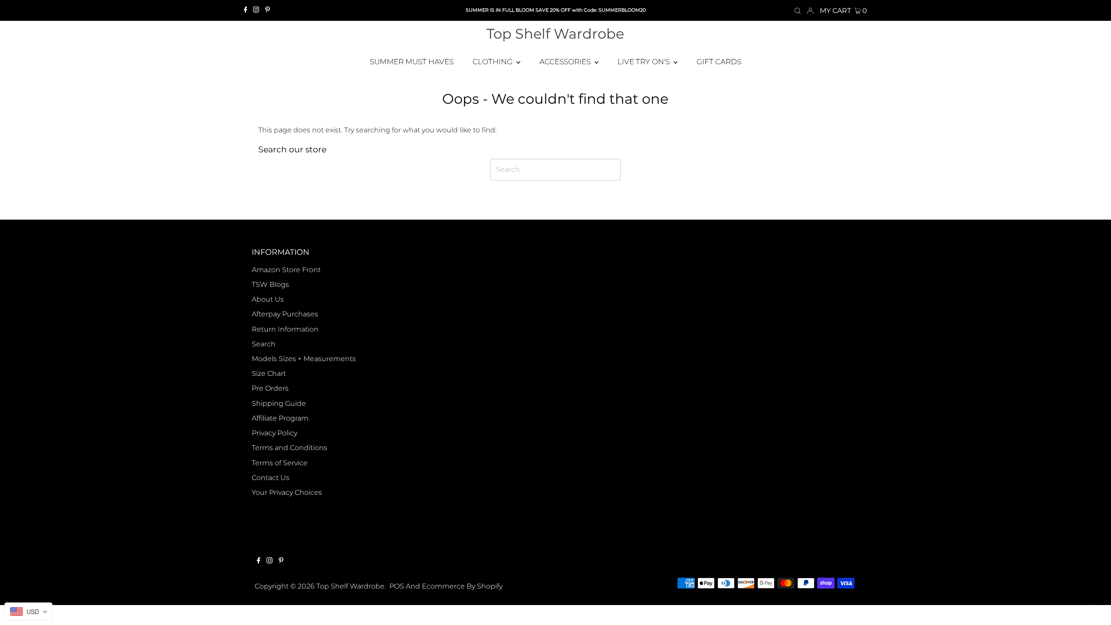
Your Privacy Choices (287, 492)
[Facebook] (246, 10)
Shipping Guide (279, 403)
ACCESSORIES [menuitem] (565, 61)
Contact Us (270, 478)
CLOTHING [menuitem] (493, 61)
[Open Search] (797, 10)
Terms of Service (280, 463)
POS (396, 586)
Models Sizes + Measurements (304, 359)
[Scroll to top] (1093, 607)
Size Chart (269, 373)
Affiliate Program (280, 418)
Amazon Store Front (286, 270)
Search (264, 344)
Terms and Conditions (289, 448)
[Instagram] (256, 10)
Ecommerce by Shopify (462, 586)
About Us (268, 299)
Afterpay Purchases (285, 314)
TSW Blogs (270, 284)
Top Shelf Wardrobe (555, 33)
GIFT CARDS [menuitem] (719, 61)
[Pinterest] (267, 10)
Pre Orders (270, 388)
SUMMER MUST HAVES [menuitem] (412, 61)
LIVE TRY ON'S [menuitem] (644, 61)
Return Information (285, 329)
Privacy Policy (274, 433)
